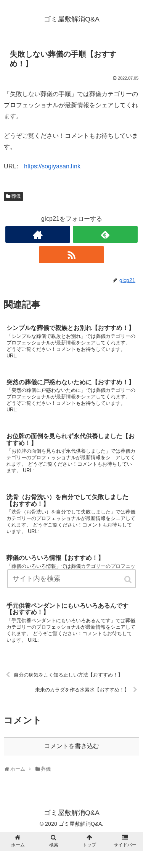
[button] (128, 579)
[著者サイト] (37, 234)
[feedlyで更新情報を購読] (105, 234)
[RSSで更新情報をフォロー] (71, 254)
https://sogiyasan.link (52, 166)
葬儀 (16, 196)
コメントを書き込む (71, 746)
